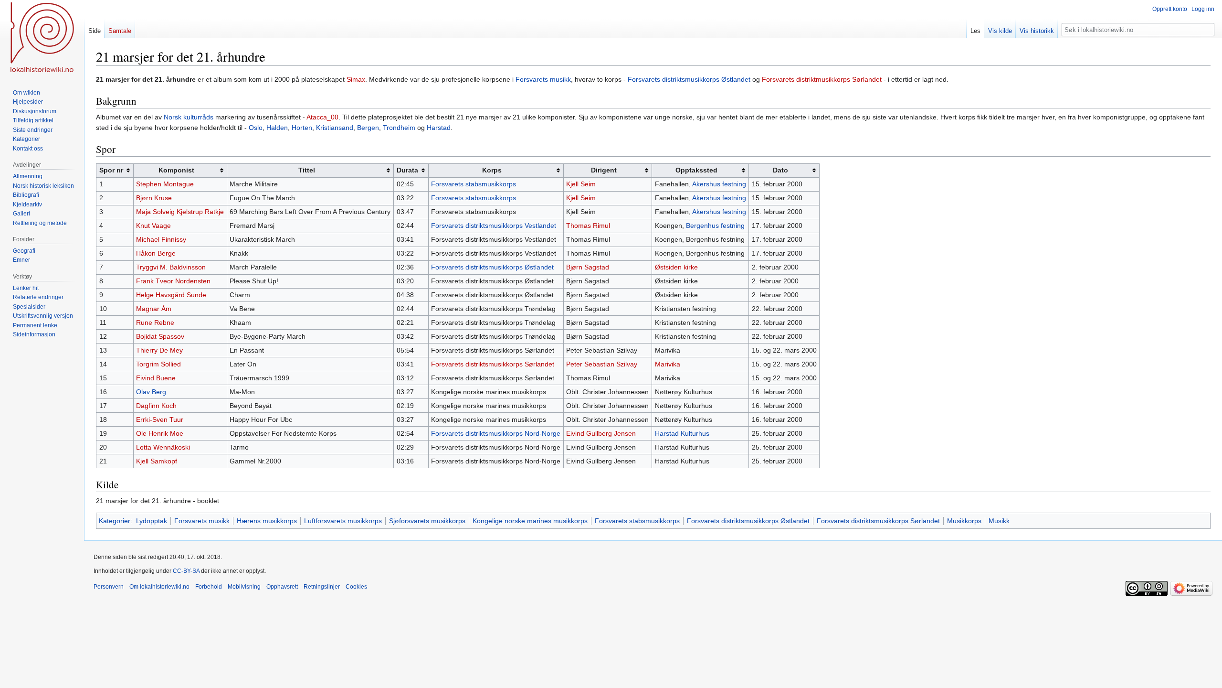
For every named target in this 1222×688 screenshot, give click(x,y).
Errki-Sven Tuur (159, 419)
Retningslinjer (322, 586)
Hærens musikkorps (267, 521)
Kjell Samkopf (156, 461)
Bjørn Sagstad (587, 267)
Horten (302, 127)
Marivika (667, 364)
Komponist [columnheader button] (176, 170)
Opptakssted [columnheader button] (696, 170)
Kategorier (114, 521)
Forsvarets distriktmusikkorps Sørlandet (822, 79)
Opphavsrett (282, 586)
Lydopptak (151, 521)
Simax (356, 79)
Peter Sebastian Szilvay (601, 364)
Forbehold (208, 586)
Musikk (999, 521)
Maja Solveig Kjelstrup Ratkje (180, 211)
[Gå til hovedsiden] (42, 38)
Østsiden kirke (676, 267)
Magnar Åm (153, 308)
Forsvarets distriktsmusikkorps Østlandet (689, 79)
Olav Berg (151, 392)
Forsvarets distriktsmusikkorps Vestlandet (493, 225)
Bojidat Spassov (160, 336)
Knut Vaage (153, 225)
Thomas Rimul (588, 225)
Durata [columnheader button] (407, 170)
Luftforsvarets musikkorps (343, 521)
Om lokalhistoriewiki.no (159, 586)
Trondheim (399, 127)
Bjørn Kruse (154, 198)
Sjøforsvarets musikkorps (427, 521)
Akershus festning (719, 184)
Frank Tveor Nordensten (173, 281)
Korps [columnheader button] (492, 170)
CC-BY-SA (186, 571)
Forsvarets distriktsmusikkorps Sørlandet (492, 364)
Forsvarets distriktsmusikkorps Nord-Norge (495, 433)
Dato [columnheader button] (780, 170)
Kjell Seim (581, 184)
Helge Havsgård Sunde (171, 295)
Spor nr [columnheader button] (111, 170)
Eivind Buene (156, 378)
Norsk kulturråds (188, 117)
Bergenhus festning (715, 225)
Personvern (109, 586)
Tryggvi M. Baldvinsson (171, 267)
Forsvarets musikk (543, 79)
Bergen (368, 127)
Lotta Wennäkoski (163, 447)
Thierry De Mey (159, 350)
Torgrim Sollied (158, 364)
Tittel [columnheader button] (306, 170)
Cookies (356, 586)
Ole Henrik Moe (159, 433)
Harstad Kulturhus (682, 433)
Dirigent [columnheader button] (604, 170)
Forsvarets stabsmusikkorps (473, 184)
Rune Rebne (155, 322)
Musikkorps (964, 521)
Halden (277, 127)
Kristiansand (334, 127)
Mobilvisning (244, 586)
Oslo (256, 127)
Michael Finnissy (161, 239)
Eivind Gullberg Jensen (601, 433)
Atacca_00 (322, 117)
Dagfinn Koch (156, 405)
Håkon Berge (156, 253)
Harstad (439, 127)
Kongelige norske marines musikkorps (530, 521)
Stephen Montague (165, 184)
